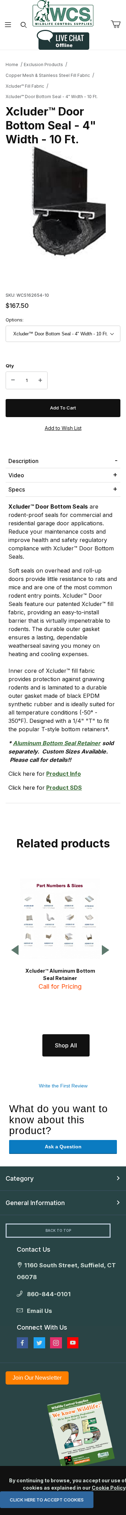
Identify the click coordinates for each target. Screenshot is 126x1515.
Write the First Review (63, 1086)
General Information (35, 1202)
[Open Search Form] (23, 25)
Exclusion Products (43, 64)
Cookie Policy (108, 1488)
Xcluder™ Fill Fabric (25, 86)
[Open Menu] (8, 25)
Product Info (63, 773)
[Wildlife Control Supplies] (63, 13)
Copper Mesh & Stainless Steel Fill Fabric (48, 75)
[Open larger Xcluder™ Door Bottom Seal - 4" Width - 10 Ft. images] (63, 203)
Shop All (66, 1045)
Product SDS (64, 787)
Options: (14, 319)
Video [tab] (16, 475)
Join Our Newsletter (37, 1378)
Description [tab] (23, 460)
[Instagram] (56, 1342)
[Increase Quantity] (40, 380)
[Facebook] (22, 1342)
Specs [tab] (16, 489)
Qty (10, 365)
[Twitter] (39, 1342)
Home (12, 64)
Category (20, 1178)
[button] (15, 950)
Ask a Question (63, 1146)
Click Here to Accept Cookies (47, 1499)
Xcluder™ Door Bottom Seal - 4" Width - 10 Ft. (52, 96)
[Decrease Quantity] (13, 380)
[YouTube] (72, 1342)
